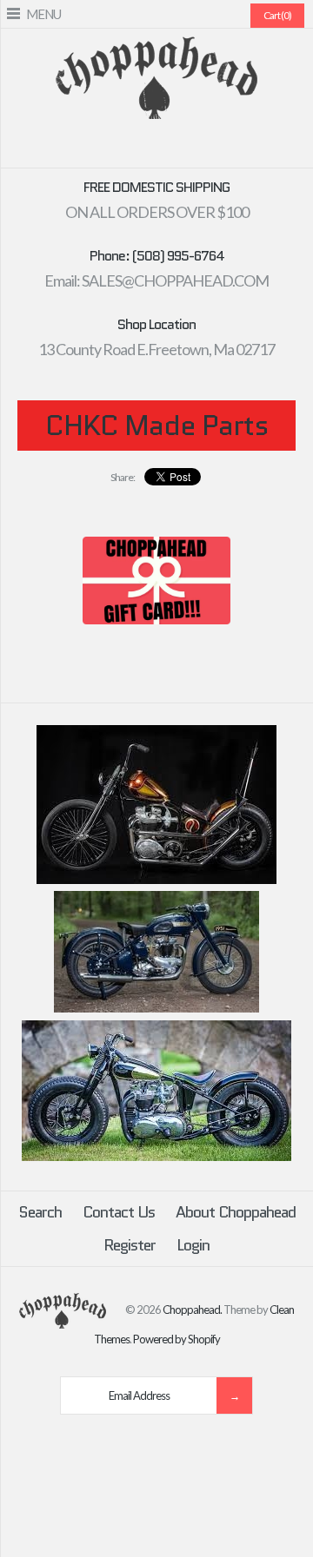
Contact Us (119, 1212)
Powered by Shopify (176, 1339)
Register (129, 1245)
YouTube (208, 147)
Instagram (187, 147)
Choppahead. (192, 1309)
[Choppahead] (156, 47)
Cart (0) (277, 15)
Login (193, 1245)
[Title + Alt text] (156, 880)
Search (40, 1212)
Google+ (166, 147)
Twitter (125, 147)
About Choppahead (236, 1212)
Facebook (104, 147)
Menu (43, 14)
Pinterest (146, 147)
